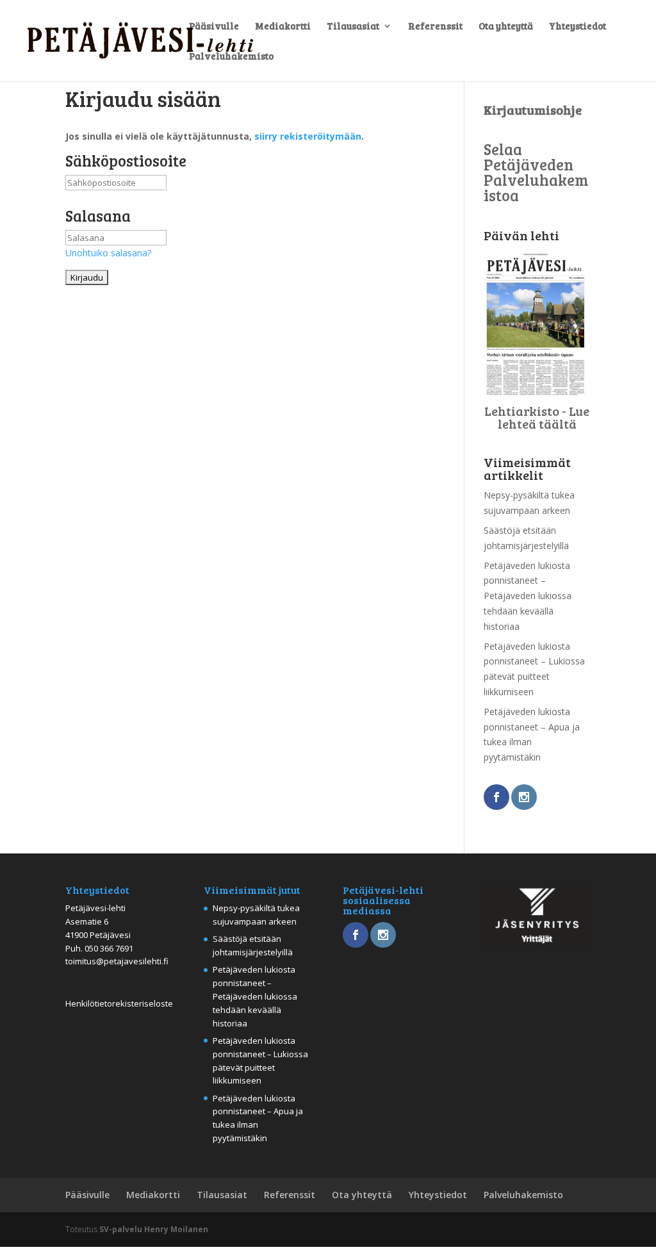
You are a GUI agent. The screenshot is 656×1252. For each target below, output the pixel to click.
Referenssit (435, 26)
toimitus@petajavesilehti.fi (116, 961)
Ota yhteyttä (506, 26)
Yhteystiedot (577, 26)
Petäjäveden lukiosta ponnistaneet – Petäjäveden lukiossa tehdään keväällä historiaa (527, 595)
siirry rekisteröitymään (307, 136)
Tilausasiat (353, 26)
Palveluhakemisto (231, 56)
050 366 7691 (109, 948)
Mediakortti (283, 26)
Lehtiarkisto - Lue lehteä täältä (536, 417)
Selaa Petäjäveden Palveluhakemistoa (536, 172)
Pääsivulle (214, 26)
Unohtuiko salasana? (108, 253)
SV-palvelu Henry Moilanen (153, 1229)
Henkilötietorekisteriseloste (119, 1003)
